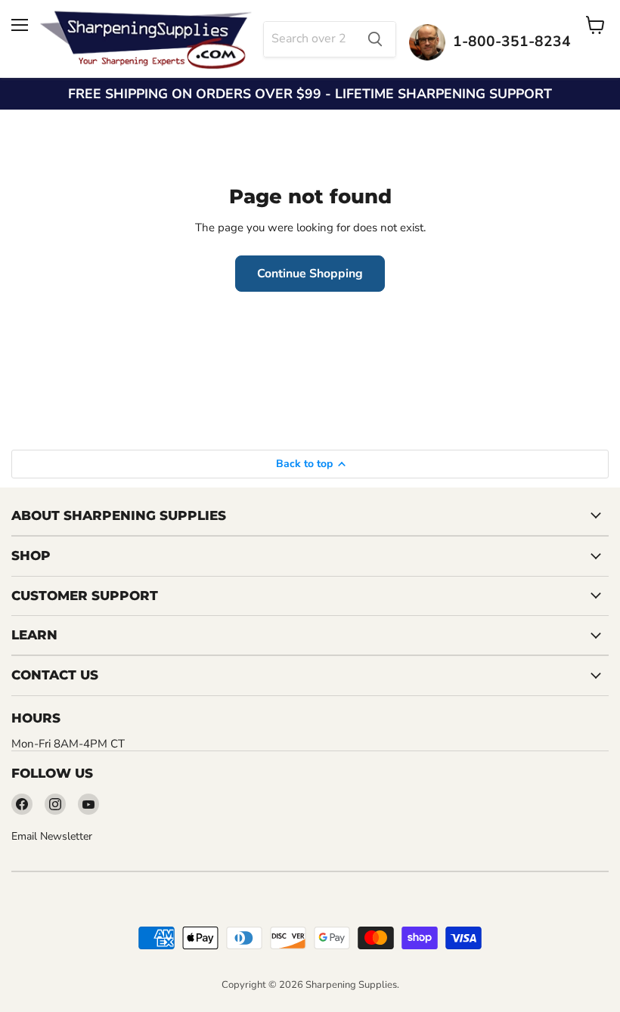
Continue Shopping (310, 273)
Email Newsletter (51, 836)
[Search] (375, 39)
